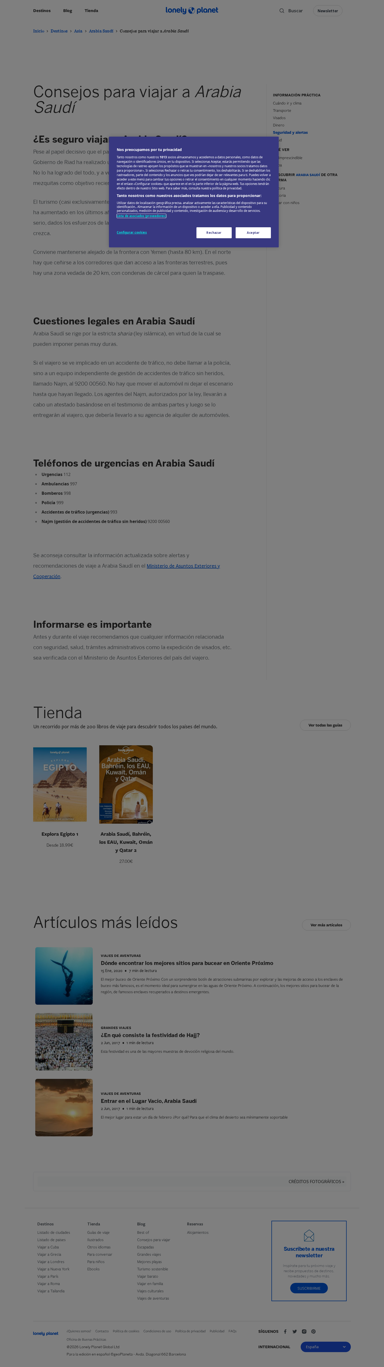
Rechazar (214, 233)
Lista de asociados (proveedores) (141, 216)
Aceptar (253, 233)
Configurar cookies (132, 232)
